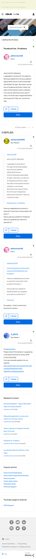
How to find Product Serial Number (16, 476)
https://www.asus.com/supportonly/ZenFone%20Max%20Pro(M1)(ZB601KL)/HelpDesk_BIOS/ (18, 368)
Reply (18, 115)
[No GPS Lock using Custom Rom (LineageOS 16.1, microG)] (32, 127)
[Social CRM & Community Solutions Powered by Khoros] (29, 555)
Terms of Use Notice (8, 544)
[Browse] (3, 14)
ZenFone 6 (8, 434)
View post (10, 300)
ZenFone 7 (8, 409)
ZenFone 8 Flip (9, 421)
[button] (6, 109)
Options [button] (33, 40)
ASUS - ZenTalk (12, 14)
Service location (9, 478)
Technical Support (10, 487)
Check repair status (10, 481)
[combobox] (18, 27)
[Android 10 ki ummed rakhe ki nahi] (29, 127)
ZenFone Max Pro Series (10, 40)
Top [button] (5, 554)
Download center (10, 484)
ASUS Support (9, 505)
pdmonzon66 (11, 154)
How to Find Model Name (13, 473)
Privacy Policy (22, 544)
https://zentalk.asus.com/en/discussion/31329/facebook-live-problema (18, 271)
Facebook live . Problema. (16, 203)
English (7, 539)
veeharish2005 (12, 263)
